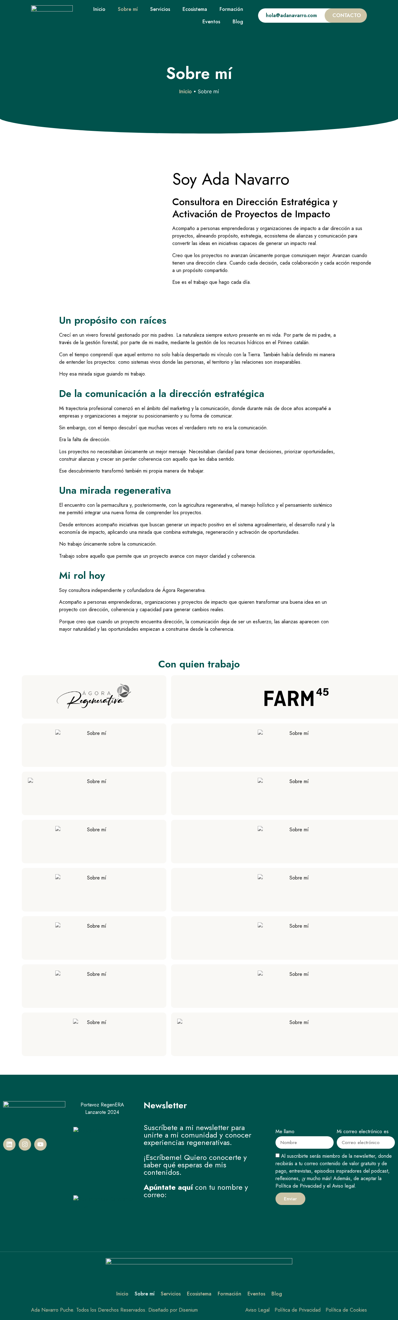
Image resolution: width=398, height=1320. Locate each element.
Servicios (160, 9)
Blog (238, 21)
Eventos (211, 21)
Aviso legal (343, 1185)
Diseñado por (162, 1309)
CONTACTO (346, 15)
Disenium (188, 1309)
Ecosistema (195, 9)
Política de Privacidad (298, 1185)
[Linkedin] (9, 1144)
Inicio (99, 9)
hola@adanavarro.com (291, 15)
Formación (231, 9)
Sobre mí (128, 9)
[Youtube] (40, 1144)
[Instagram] (25, 1144)
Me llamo (284, 1132)
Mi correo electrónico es (363, 1132)
